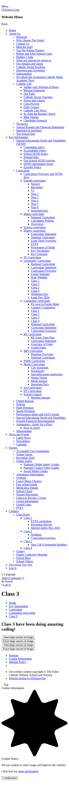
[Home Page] (10, 9)
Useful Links (23, 504)
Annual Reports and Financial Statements (40, 127)
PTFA (19, 507)
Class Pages (23, 514)
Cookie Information (20, 658)
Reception (37, 187)
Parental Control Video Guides (41, 467)
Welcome (21, 37)
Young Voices (39, 377)
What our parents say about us (33, 60)
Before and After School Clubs (34, 53)
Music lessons (39, 381)
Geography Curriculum (37, 260)
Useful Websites (40, 274)
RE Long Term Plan (42, 337)
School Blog (23, 558)
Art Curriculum (32, 387)
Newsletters (23, 441)
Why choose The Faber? (30, 40)
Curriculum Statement (43, 234)
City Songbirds (39, 367)
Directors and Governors (30, 70)
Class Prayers (31, 103)
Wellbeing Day (39, 294)
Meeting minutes (40, 397)
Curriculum (22, 170)
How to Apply (32, 427)
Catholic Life (23, 83)
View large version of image (18, 637)
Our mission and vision (29, 63)
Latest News (23, 437)
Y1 (33, 190)
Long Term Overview (43, 240)
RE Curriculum (32, 334)
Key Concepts (39, 254)
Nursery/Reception (27, 494)
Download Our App (20, 564)
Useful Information (27, 501)
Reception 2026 (25, 457)
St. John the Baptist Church (39, 113)
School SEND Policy (36, 153)
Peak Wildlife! (39, 277)
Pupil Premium (24, 407)
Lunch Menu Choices (28, 481)
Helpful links (31, 157)
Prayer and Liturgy (34, 100)
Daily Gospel (31, 107)
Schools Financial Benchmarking (35, 421)
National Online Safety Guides (41, 464)
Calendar (21, 444)
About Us (14, 33)
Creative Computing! (43, 307)
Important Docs (40, 384)
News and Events (19, 434)
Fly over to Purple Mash (45, 304)
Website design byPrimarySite (27, 678)
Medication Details (27, 487)
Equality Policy (32, 167)
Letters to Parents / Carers (31, 497)
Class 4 (35, 290)
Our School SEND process (39, 160)
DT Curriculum (33, 391)
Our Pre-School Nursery (30, 50)
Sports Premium (25, 411)
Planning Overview (42, 354)
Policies (20, 404)
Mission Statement (34, 90)
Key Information (18, 137)
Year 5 (34, 204)
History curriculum (34, 230)
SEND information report (38, 163)
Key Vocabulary (40, 250)
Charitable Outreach (35, 120)
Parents (13, 447)
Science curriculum (35, 227)
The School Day (25, 133)
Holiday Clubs (24, 57)
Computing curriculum (37, 300)
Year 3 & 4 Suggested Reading (49, 544)
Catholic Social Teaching (30, 67)
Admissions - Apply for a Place (34, 424)
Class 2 (35, 287)
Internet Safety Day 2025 (45, 527)
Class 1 (35, 280)
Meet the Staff (24, 47)
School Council (33, 394)
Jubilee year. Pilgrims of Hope (41, 87)
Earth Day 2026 (40, 297)
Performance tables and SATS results (37, 414)
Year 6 (34, 207)
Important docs (39, 210)
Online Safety (24, 461)
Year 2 (34, 194)
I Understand (10, 778)
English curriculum (35, 180)
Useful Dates (38, 347)
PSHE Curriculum (34, 361)
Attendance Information (30, 474)
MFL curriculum (33, 351)
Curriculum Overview (43, 270)
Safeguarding (24, 73)
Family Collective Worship (31, 554)
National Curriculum (43, 217)
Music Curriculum (34, 364)
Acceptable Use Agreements (32, 451)
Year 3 (34, 197)
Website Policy (17, 662)
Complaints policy (34, 147)
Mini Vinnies (31, 117)
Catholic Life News (35, 110)
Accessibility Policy (35, 150)
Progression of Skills (43, 247)
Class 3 (35, 284)
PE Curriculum (32, 257)
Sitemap (13, 655)
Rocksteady (38, 371)
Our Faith (29, 93)
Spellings (36, 534)
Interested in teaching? (29, 130)
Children (14, 511)
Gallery (20, 551)
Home (12, 30)
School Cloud (24, 491)
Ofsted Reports (25, 401)
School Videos (24, 561)
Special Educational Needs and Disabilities (41, 417)
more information (28, 771)
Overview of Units (42, 344)
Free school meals (26, 484)
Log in (13, 568)
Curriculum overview (43, 538)
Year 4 (34, 200)
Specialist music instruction (46, 374)
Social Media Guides (36, 471)
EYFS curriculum (41, 521)
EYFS (34, 244)
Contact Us (22, 43)
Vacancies (22, 123)
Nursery (35, 184)
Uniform (21, 477)
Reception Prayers (41, 524)
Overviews (37, 224)
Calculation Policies (42, 220)
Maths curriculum (34, 214)
